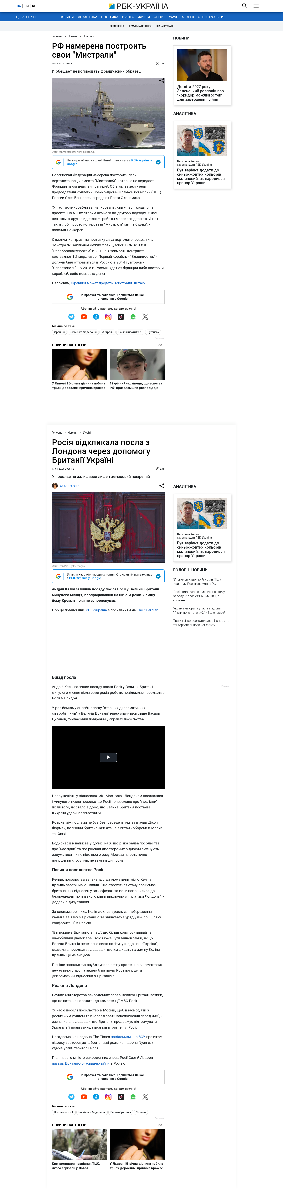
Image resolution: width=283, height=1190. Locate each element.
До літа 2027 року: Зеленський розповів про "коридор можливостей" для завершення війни (200, 93)
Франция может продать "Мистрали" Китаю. (108, 283)
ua (19, 6)
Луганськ (153, 332)
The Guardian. (147, 610)
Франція (59, 332)
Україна (141, 1112)
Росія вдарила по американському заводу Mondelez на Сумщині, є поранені (199, 596)
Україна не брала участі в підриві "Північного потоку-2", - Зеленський (199, 610)
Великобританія (121, 1112)
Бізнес (128, 17)
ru (34, 6)
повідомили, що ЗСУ (128, 1037)
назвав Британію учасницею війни (81, 1063)
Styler (188, 17)
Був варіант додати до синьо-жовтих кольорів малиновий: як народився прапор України (201, 176)
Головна (57, 36)
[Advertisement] (108, 644)
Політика (109, 17)
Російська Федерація (83, 332)
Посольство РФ (64, 1112)
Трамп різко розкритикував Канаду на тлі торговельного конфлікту (201, 623)
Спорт (159, 17)
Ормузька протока (140, 26)
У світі (87, 432)
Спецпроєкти (211, 17)
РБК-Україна (96, 610)
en (26, 6)
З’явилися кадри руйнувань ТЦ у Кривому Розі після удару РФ (197, 581)
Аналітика (87, 17)
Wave (173, 17)
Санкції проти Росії (130, 332)
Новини (67, 17)
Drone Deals (117, 26)
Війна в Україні (165, 26)
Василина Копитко (189, 161)
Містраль (107, 332)
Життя (144, 17)
